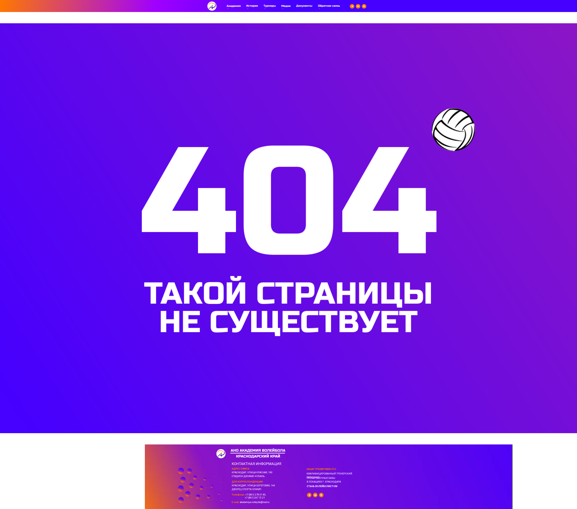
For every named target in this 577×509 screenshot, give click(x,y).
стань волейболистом (322, 486)
